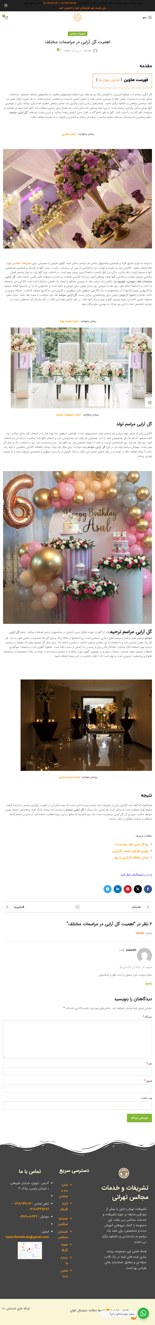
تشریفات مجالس (21, 263)
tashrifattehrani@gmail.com (27, 1237)
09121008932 (29, 1216)
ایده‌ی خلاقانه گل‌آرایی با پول (131, 857)
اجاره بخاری (69, 134)
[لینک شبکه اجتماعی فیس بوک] (148, 889)
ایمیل (148, 1081)
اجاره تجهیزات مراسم (68, 414)
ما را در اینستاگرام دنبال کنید (136, 875)
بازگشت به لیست (77, 907)
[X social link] (138, 889)
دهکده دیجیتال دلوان (83, 1310)
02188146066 (68, 3)
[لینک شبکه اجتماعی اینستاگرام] (5, 5)
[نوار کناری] (150, 402)
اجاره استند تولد (69, 321)
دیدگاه (147, 1017)
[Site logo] (77, 17)
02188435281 (51, 3)
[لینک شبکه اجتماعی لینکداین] (118, 889)
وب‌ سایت (146, 1098)
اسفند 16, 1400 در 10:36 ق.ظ (135, 967)
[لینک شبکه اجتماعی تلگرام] (108, 889)
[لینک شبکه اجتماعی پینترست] (128, 889)
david (140, 933)
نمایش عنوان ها (109, 79)
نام (149, 1064)
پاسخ (149, 983)
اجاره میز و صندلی (69, 777)
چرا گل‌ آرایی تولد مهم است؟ (132, 844)
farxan (88, 51)
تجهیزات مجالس (77, 34)
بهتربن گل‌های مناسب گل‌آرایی (130, 851)
